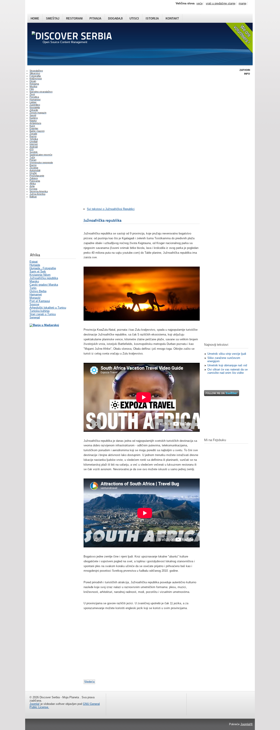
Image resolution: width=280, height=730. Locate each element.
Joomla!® (246, 724)
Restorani (74, 18)
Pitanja (95, 18)
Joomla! (35, 704)
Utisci (134, 18)
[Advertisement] (51, 226)
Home (35, 18)
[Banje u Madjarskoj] (44, 325)
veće (199, 3)
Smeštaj (52, 18)
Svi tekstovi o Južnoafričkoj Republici (111, 209)
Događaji (115, 18)
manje (242, 3)
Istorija (152, 18)
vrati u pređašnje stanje (220, 3)
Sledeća (89, 681)
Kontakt (172, 18)
